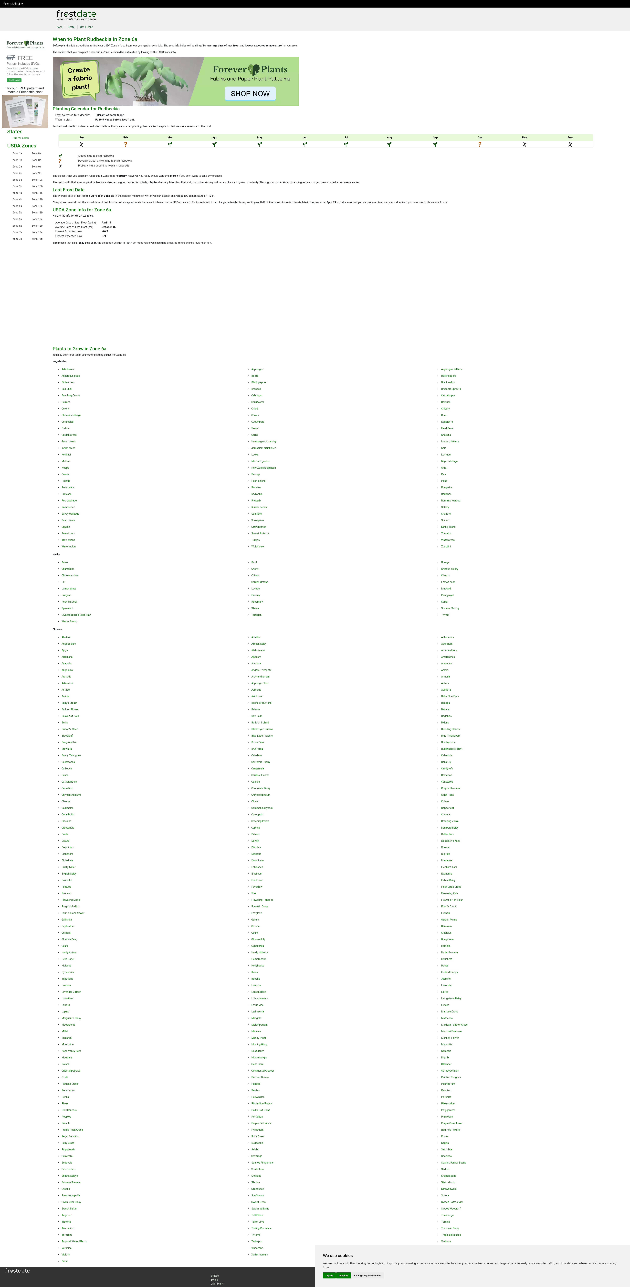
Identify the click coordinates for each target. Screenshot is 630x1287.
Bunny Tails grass (71, 755)
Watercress (448, 540)
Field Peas (447, 428)
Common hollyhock (262, 808)
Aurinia (65, 696)
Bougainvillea (69, 742)
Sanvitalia (67, 1156)
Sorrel (444, 601)
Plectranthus (69, 1110)
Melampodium (259, 1024)
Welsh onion (258, 546)
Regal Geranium (70, 1136)
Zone (60, 27)
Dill (63, 582)
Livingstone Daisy (451, 998)
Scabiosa (446, 1156)
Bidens (445, 722)
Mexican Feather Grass (454, 1024)
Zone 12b (37, 212)
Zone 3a (17, 179)
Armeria (445, 676)
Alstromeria (258, 650)
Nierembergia (259, 1057)
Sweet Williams (260, 1208)
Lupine (65, 1011)
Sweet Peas (258, 1202)
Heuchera (446, 959)
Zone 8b (36, 160)
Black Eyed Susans (262, 729)
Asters (445, 683)
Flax (253, 893)
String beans (448, 526)
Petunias (446, 1096)
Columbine (68, 808)
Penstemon (68, 1090)
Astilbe (66, 689)
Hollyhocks (257, 965)
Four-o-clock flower (73, 913)
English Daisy (69, 873)
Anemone (446, 663)
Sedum (445, 1169)
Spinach (445, 520)
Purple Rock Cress (72, 1129)
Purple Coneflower (451, 1123)
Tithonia (66, 1221)
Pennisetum (448, 1083)
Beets (254, 375)
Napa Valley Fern (71, 1051)
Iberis (254, 972)
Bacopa (445, 702)
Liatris (444, 991)
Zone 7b (17, 238)
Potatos (256, 487)
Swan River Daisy (71, 1202)
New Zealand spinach (263, 467)
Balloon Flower (70, 709)
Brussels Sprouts (451, 388)
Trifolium (67, 1234)
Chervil (255, 568)
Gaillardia (67, 919)
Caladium (256, 755)
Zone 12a (37, 206)
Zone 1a (17, 153)
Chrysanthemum (450, 788)
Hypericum (68, 972)
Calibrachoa (68, 762)
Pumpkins (446, 487)
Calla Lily (446, 762)
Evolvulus (67, 880)
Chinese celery (449, 568)
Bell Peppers (448, 375)
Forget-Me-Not (71, 906)
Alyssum (256, 656)
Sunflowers (257, 1195)
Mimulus (256, 1031)
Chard (254, 408)
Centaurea (447, 781)
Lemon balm (448, 582)
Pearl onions (258, 480)
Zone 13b (37, 238)
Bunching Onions (71, 395)
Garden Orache (259, 582)
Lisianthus (67, 998)
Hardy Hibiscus (259, 952)
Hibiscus (66, 965)
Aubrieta (446, 689)
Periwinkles (257, 1096)
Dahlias (255, 834)
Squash (66, 526)
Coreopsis (257, 814)
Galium (255, 919)
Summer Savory (450, 608)
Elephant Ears (449, 867)
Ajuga (65, 650)
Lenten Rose (258, 991)
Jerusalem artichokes (263, 448)
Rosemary (257, 601)
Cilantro (445, 575)
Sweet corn (68, 533)
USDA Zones (21, 146)
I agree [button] (329, 1275)
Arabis (444, 670)
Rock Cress (257, 1136)
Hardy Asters (69, 952)
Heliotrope (68, 959)
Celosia (255, 781)
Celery (65, 408)
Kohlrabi (66, 454)
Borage (445, 562)
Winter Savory (70, 621)
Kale (443, 448)
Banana (445, 709)
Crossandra (68, 827)
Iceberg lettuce (450, 441)
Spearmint (67, 608)
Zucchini (446, 546)
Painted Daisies (260, 1077)
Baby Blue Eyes (450, 696)
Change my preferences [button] (367, 1275)
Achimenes (447, 637)
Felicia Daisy (448, 880)
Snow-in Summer (71, 1182)
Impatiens (67, 978)
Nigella (445, 1057)
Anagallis (67, 663)
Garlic (254, 434)
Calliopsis (67, 768)
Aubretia (256, 689)
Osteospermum (450, 1070)
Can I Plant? (218, 1283)
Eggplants (447, 421)
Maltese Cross (449, 1011)
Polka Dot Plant (260, 1110)
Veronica (67, 1248)
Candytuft (447, 768)
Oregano (66, 595)
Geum (254, 932)
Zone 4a (17, 192)
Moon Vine (68, 1044)
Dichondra (67, 853)
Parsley (255, 595)
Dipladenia (67, 860)
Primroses (447, 1116)
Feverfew (256, 886)
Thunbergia (447, 1215)
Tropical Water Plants (74, 1241)
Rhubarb (256, 500)
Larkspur (256, 985)
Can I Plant (86, 27)
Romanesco (68, 507)
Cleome (66, 801)
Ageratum (446, 643)
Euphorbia (446, 873)
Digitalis (445, 853)
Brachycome (448, 742)
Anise (65, 562)
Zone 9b (36, 173)
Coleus (445, 801)
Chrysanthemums (71, 794)
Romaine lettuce (450, 500)
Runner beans (259, 507)
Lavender (446, 985)
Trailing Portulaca (261, 1228)
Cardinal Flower (260, 775)
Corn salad (68, 421)
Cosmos (446, 814)
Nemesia (446, 1051)
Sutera (445, 1195)
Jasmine (446, 978)
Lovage (255, 588)
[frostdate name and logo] (13, 3)
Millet (65, 1031)
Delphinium (68, 847)
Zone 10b (37, 186)
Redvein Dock (69, 601)
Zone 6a (17, 219)
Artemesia (67, 683)
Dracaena (446, 860)
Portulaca (257, 1116)
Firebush (66, 893)
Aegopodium (69, 643)
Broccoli (256, 388)
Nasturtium (257, 1051)
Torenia (445, 1221)
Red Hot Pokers (450, 1129)
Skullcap (256, 1175)
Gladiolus (446, 932)
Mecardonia (68, 1024)
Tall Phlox (257, 1215)
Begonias (446, 716)
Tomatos (446, 533)
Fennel (255, 428)
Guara (65, 945)
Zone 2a (17, 166)
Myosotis (446, 1044)
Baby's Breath (69, 702)
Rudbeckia (257, 1142)
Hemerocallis (258, 959)
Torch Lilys (257, 1221)
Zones (46, 3)
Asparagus (257, 369)
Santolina (446, 1149)
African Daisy (258, 643)
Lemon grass (69, 588)
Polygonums (448, 1110)
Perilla (65, 1096)
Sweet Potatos (260, 533)
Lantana (66, 985)
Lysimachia (257, 1011)
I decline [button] (343, 1275)
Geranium (446, 926)
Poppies (66, 1116)
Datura (65, 840)
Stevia (255, 608)
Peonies (446, 1090)
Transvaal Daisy (450, 1228)
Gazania (255, 926)
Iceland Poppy (449, 972)
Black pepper (259, 382)
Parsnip (255, 474)
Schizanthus (68, 1169)
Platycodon (448, 1103)
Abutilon (66, 637)
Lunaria (445, 1005)
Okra (443, 467)
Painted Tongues (451, 1077)
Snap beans (68, 520)
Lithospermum (259, 998)
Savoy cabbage (70, 513)
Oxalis (65, 1077)
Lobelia (66, 1005)
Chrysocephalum (260, 794)
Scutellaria (257, 1169)
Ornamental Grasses (262, 1070)
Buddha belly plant (451, 748)
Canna (65, 775)
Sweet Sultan (69, 1208)
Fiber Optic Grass (451, 886)
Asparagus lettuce (451, 369)
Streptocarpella (71, 1195)
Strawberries (258, 526)
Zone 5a (17, 206)
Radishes (446, 494)
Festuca (66, 886)
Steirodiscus (448, 1182)
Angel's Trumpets (261, 670)
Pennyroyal (447, 595)
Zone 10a (37, 179)
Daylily (255, 840)
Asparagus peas (71, 375)
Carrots (66, 402)
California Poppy (260, 762)
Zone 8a (36, 153)
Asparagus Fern (260, 683)
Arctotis (66, 676)
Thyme (445, 614)
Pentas (255, 1090)
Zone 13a (37, 232)
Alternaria (67, 656)
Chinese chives (70, 575)
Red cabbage (69, 500)
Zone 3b (17, 186)
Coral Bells (68, 814)
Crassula (66, 821)
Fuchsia (445, 913)
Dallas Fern (447, 834)
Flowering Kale (449, 893)
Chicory (445, 408)
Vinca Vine (257, 1248)
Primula (66, 1123)
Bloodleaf (67, 735)
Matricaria (447, 1018)
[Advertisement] (151, 296)
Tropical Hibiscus (451, 1234)
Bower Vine (257, 742)
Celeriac (446, 402)
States (36, 3)
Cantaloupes (448, 395)
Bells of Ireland (260, 722)
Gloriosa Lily (258, 939)
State (71, 27)
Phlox (65, 1103)
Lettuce (446, 454)
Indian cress (68, 448)
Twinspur (256, 1241)
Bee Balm (256, 716)
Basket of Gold (70, 716)
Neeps (65, 467)
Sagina (445, 1142)
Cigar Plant (447, 794)
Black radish (448, 382)
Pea (443, 474)
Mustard (446, 588)
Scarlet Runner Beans (453, 1162)
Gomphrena (447, 939)
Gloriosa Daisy (70, 939)
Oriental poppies (71, 1070)
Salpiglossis (68, 1149)
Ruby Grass (68, 1142)
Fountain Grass (259, 906)
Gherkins (446, 434)
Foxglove (256, 913)
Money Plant (258, 1037)
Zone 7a (17, 232)
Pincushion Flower (261, 1103)
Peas (444, 480)
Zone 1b (17, 160)
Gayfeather (68, 926)
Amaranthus (448, 656)
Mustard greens (260, 461)
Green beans (69, 441)
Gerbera (66, 932)
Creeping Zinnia (450, 821)
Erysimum (256, 873)
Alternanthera (449, 650)
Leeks (254, 454)
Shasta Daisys (70, 1175)
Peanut (66, 480)
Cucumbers (257, 421)
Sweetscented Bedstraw (76, 614)
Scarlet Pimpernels (262, 1162)
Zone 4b (17, 199)
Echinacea (257, 867)
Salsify (445, 507)
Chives (255, 415)
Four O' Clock (448, 906)
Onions (65, 474)
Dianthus (256, 847)
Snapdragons (448, 1175)
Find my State (20, 137)
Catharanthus (69, 781)
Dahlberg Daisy (449, 827)
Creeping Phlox (260, 821)
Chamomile (68, 568)
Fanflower (257, 880)
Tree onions (68, 540)
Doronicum (257, 860)
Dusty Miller (68, 867)
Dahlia (65, 834)
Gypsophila (257, 945)
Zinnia (65, 1261)
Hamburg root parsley (263, 441)
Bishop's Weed (70, 729)
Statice (255, 1182)
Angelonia (67, 670)
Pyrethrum (257, 1129)
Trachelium (68, 1228)
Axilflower (257, 696)
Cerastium (67, 788)
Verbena (446, 1241)
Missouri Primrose (451, 1031)
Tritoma (255, 1234)
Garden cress (69, 434)
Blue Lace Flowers (262, 735)
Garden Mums (449, 919)
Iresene (255, 978)
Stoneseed (257, 1188)
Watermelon (69, 546)
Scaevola (67, 1162)
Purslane (67, 494)
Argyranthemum (260, 676)
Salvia (254, 1149)
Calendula (446, 755)
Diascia (445, 847)
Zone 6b (17, 225)
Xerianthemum (259, 1254)
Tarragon (256, 614)
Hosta (444, 965)
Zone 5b (17, 212)
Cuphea (255, 827)
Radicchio (256, 494)
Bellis (65, 722)
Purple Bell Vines (261, 1123)
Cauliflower (257, 402)
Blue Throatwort (450, 735)
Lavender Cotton (71, 991)
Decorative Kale (450, 840)
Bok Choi (67, 388)
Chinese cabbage (71, 415)
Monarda (67, 1037)
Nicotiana (67, 1057)
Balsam (255, 709)
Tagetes (66, 1215)
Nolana (65, 1064)
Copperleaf (447, 808)
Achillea (255, 637)
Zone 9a (36, 166)
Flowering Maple (71, 899)
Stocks (66, 1188)
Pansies (255, 1083)
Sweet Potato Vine (452, 1202)
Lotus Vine (257, 1005)
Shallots (446, 513)
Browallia (67, 748)
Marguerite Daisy (71, 1018)
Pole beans (68, 487)
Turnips (255, 540)
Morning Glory (259, 1044)
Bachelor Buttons (261, 702)
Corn (443, 415)
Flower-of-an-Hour (452, 899)
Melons (66, 461)
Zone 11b (37, 199)
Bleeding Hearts (450, 729)
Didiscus (256, 853)
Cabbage (256, 395)
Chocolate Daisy (260, 788)
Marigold (256, 1018)
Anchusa (256, 663)
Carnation (446, 775)
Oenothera (257, 1064)
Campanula (257, 768)
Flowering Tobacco (262, 899)
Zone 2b (17, 173)
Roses (444, 1136)
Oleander (446, 1064)
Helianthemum (449, 952)
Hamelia (445, 945)
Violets (66, 1254)
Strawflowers (449, 1188)
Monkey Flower (450, 1037)
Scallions (256, 513)
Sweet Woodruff (451, 1208)
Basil (254, 562)
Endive (65, 428)
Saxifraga (256, 1156)
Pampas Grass (70, 1083)
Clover (255, 801)
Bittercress (68, 382)
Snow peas (257, 520)
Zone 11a (37, 192)
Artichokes (68, 369)
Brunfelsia (257, 748)
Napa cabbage (449, 461)
